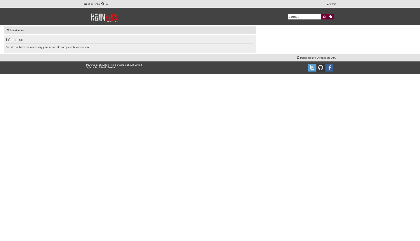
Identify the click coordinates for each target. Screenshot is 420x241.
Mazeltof (111, 67)
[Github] (321, 68)
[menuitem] (105, 4)
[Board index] (105, 16)
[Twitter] (312, 68)
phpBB (102, 65)
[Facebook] (329, 68)
